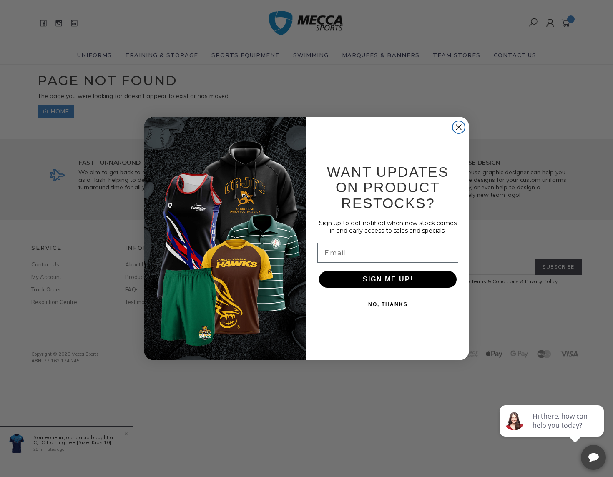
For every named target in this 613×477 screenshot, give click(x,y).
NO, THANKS (388, 304)
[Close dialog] (458, 127)
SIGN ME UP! (388, 279)
